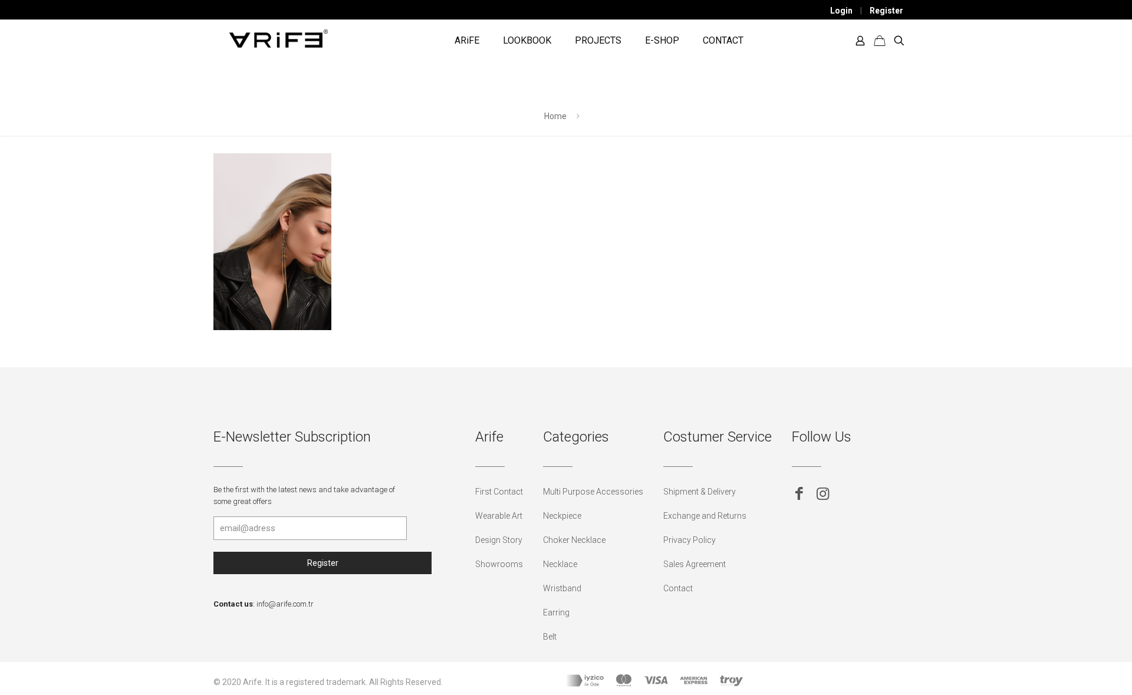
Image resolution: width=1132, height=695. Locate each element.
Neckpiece (562, 516)
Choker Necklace (574, 540)
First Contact (499, 491)
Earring (556, 612)
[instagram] (822, 493)
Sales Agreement (694, 564)
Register (886, 10)
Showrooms (499, 564)
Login (841, 10)
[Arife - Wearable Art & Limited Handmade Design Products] (278, 37)
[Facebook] (799, 493)
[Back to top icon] (1075, 670)
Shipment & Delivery (699, 491)
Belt (550, 636)
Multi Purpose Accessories (593, 491)
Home (555, 116)
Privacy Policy (689, 540)
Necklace (560, 564)
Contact (678, 588)
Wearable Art (498, 516)
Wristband (562, 588)
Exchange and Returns (704, 516)
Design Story (498, 540)
